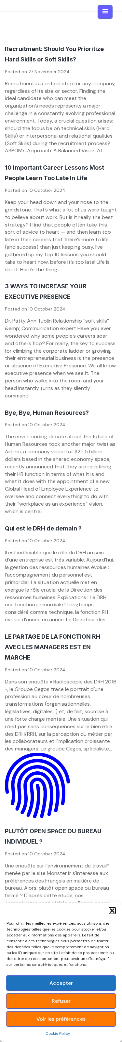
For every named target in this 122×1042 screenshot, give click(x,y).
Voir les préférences (61, 1019)
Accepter (61, 983)
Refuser (61, 1001)
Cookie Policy (58, 1033)
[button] (112, 910)
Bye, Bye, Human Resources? (47, 412)
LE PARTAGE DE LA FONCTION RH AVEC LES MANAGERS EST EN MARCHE (52, 647)
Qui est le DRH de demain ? (43, 528)
